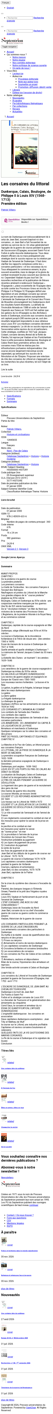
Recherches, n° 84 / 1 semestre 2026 (15, 1363)
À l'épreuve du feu (8, 1088)
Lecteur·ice (17, 73)
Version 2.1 (12, 549)
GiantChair (31, 1407)
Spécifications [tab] (14, 396)
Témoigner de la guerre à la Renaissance (16, 1388)
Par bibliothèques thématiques (27, 103)
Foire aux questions (16, 1218)
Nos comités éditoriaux (23, 62)
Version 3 (23, 549)
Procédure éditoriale (28, 79)
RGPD (10, 1226)
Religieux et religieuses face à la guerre (16, 1275)
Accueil (10, 51)
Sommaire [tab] (12, 401)
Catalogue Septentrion (18, 456)
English (10, 7)
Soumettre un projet (27, 84)
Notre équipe (18, 60)
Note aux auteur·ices (28, 81)
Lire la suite (7, 369)
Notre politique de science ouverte (29, 65)
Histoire (35, 456)
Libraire (16, 90)
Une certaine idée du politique (12, 1068)
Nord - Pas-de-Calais (17, 450)
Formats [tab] (11, 398)
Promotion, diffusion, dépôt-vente (34, 87)
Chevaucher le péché (9, 1127)
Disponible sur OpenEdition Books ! (34, 220)
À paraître (17, 100)
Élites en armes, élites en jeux (12, 1108)
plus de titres (7, 1288)
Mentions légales (15, 1223)
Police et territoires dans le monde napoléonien (19, 1251)
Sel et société (6, 1147)
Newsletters (7, 1177)
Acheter (4, 382)
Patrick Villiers (8, 209)
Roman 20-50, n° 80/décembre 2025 (14, 1338)
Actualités (17, 111)
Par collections (19, 106)
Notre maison (19, 57)
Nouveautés (18, 98)
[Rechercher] (2, 13)
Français (5, 3)
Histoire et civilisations (18, 434)
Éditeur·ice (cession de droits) (27, 92)
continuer (33, 1205)
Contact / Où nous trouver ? (20, 1215)
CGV (9, 1220)
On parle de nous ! (21, 68)
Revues (16, 109)
